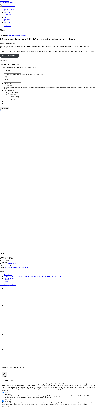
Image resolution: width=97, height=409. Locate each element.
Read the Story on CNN (9, 55)
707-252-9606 (11, 264)
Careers (6, 281)
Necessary (7, 392)
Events (6, 24)
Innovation (7, 19)
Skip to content (4, 1)
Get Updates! (4, 108)
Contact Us (7, 14)
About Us (7, 11)
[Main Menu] (1, 4)
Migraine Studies (15, 98)
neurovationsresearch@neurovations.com (17, 267)
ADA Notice (7, 280)
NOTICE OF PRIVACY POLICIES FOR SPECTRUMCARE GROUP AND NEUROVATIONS (33, 276)
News (9, 35)
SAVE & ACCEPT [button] (8, 406)
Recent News (8, 275)
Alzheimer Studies (15, 96)
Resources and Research (19, 35)
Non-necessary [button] (6, 399)
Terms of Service (9, 278)
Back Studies (14, 92)
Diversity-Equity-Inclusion (8, 285)
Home (5, 17)
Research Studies (9, 9)
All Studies (13, 100)
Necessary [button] (5, 390)
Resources (7, 12)
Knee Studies (14, 94)
